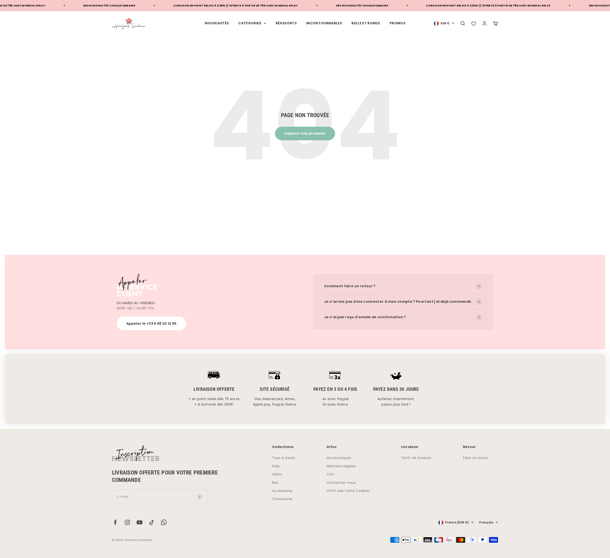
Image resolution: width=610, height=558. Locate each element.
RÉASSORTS (286, 23)
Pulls (276, 466)
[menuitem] (444, 23)
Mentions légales (341, 466)
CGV (330, 474)
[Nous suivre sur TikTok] (151, 522)
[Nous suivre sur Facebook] (115, 522)
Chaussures (282, 498)
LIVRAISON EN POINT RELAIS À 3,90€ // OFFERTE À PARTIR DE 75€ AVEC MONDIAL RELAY (220, 5)
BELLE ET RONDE (365, 23)
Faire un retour (475, 457)
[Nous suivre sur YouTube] (139, 522)
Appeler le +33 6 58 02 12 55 (151, 323)
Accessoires (282, 490)
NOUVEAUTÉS (217, 23)
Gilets (277, 474)
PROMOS (397, 23)
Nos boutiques (339, 457)
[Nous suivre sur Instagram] (127, 522)
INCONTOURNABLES (324, 23)
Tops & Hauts (283, 457)
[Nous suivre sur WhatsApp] (164, 522)
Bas (275, 482)
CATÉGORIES (249, 23)
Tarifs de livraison (416, 457)
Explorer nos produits (305, 133)
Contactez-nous (341, 482)
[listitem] (473, 23)
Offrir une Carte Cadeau (348, 490)
